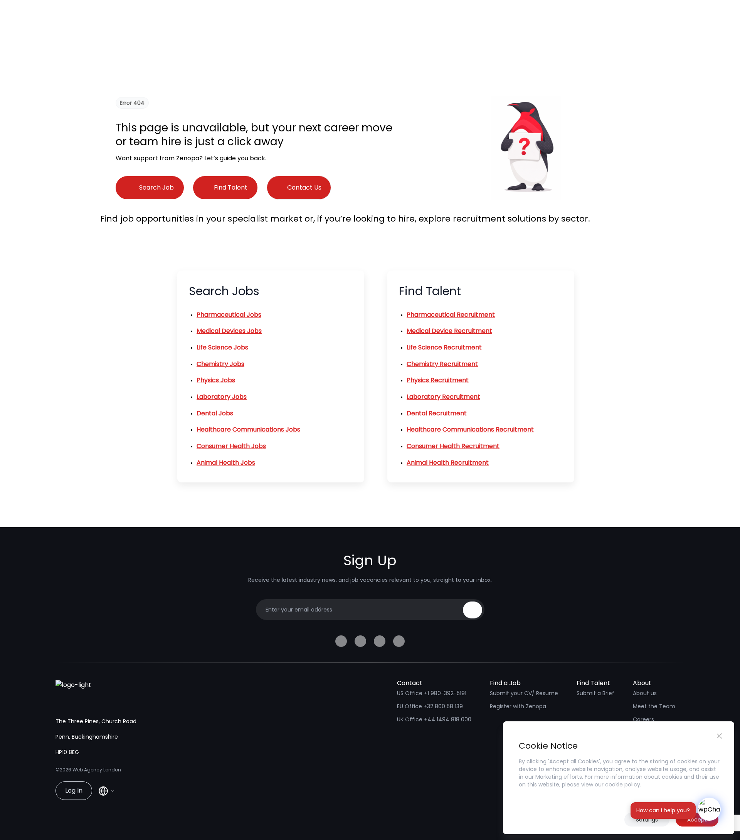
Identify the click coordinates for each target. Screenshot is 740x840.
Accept (697, 819)
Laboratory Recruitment (443, 396)
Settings (647, 819)
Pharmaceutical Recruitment (451, 314)
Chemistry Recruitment (442, 364)
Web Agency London (96, 769)
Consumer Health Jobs (231, 446)
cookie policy (622, 784)
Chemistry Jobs (220, 364)
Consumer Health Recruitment (453, 446)
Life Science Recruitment (444, 347)
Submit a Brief (595, 693)
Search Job (156, 187)
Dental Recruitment (437, 413)
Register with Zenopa (518, 706)
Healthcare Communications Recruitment (470, 429)
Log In (73, 790)
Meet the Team (654, 706)
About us (645, 693)
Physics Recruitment (438, 380)
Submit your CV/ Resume (524, 693)
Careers (643, 719)
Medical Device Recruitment (449, 330)
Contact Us (304, 187)
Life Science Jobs (222, 347)
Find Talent (230, 187)
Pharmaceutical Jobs (229, 314)
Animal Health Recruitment (448, 462)
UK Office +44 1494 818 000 (434, 719)
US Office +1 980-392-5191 (431, 693)
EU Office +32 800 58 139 (430, 706)
